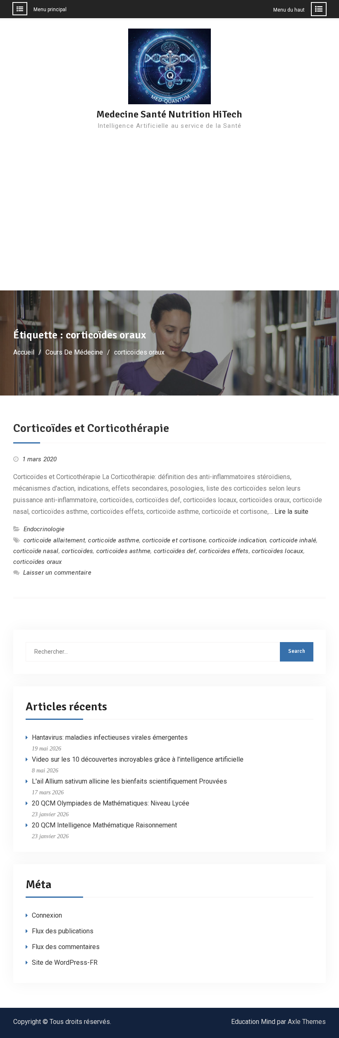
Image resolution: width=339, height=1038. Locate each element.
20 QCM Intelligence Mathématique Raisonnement (104, 825)
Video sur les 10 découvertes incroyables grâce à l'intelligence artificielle (138, 759)
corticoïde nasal (35, 551)
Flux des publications (62, 931)
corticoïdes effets (224, 551)
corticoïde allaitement (54, 540)
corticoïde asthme (113, 540)
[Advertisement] (169, 228)
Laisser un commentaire (57, 572)
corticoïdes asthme (123, 551)
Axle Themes (307, 1022)
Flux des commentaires (66, 947)
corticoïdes (77, 551)
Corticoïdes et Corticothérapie (91, 428)
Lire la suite (291, 511)
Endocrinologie (44, 529)
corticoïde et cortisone (174, 540)
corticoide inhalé (293, 540)
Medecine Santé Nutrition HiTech (169, 114)
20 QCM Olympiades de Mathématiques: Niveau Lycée (110, 803)
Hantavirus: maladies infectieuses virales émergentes (110, 737)
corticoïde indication (237, 540)
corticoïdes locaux (277, 551)
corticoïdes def (175, 551)
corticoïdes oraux (37, 562)
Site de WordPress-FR (65, 962)
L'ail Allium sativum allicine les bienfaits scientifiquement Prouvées (129, 781)
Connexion (47, 915)
